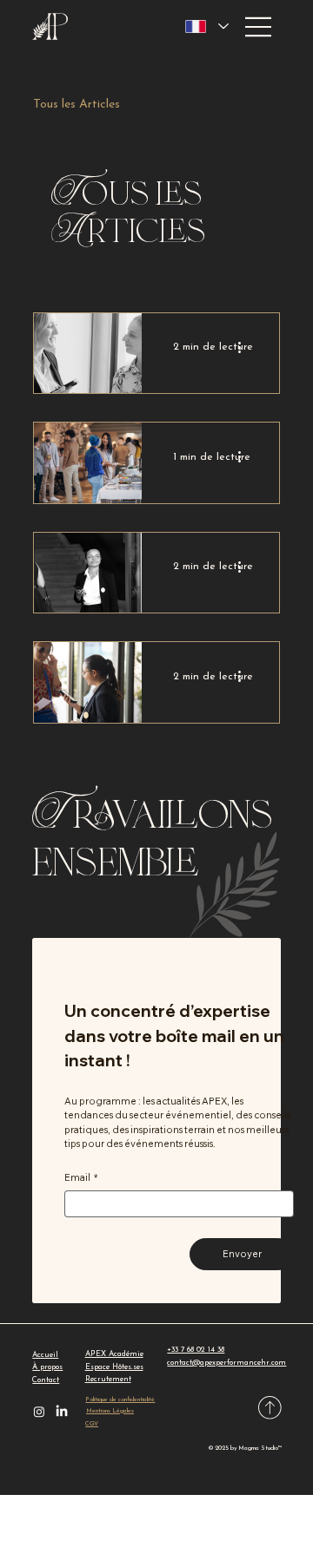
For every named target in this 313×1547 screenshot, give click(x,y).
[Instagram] (39, 1412)
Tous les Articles (76, 104)
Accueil (45, 1355)
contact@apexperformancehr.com (226, 1363)
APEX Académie (114, 1354)
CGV (91, 1424)
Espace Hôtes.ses (114, 1367)
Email (80, 1177)
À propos (47, 1367)
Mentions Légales (110, 1411)
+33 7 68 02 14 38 (195, 1350)
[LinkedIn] (62, 1412)
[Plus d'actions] (245, 347)
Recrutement (108, 1379)
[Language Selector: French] (207, 26)
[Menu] (259, 27)
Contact (45, 1380)
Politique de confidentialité (120, 1400)
